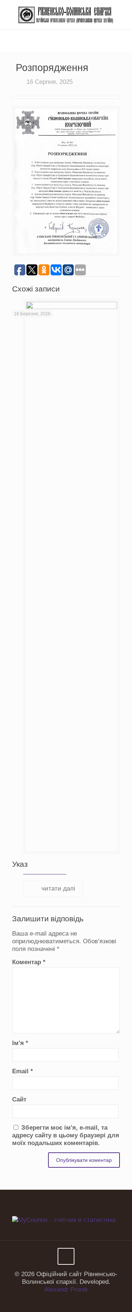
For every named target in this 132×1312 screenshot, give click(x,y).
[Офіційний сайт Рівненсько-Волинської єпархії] (66, 15)
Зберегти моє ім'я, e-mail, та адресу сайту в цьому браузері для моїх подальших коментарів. (65, 1135)
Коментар (28, 962)
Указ (20, 864)
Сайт (19, 1099)
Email (22, 1071)
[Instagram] (71, 1301)
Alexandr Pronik (66, 1289)
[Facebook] (61, 1301)
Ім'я (20, 1043)
